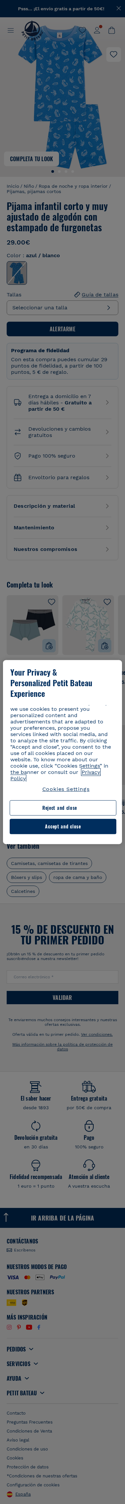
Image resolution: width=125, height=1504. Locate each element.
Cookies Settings (66, 789)
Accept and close (63, 826)
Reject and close (59, 808)
